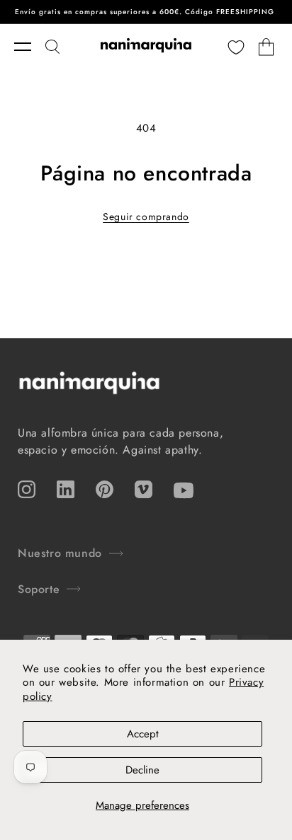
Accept (143, 734)
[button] (29, 46)
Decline (142, 770)
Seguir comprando (146, 216)
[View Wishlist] (236, 46)
